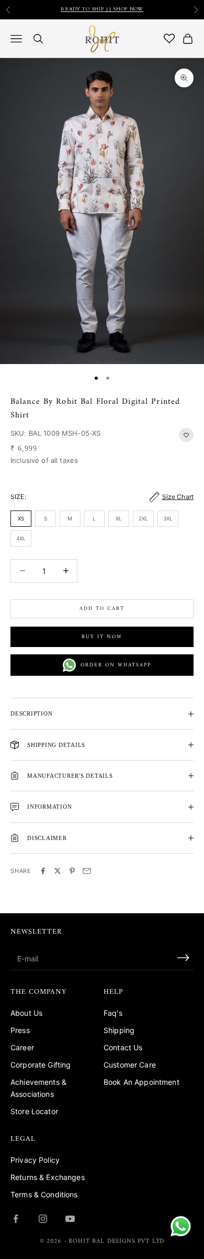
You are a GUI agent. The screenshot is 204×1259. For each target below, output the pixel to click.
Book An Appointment (141, 1081)
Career (22, 1047)
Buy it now (102, 636)
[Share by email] (87, 871)
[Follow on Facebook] (15, 1218)
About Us (26, 1012)
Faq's (113, 1012)
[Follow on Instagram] (43, 1218)
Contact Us (123, 1047)
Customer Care (130, 1064)
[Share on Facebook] (43, 871)
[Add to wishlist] (186, 435)
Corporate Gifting (40, 1064)
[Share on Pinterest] (72, 871)
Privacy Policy (35, 1159)
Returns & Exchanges (47, 1177)
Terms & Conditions (44, 1194)
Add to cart (102, 608)
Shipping (119, 1030)
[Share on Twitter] (57, 871)
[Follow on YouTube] (70, 1218)
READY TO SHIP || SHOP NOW (102, 9)
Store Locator (34, 1111)
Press (20, 1030)
